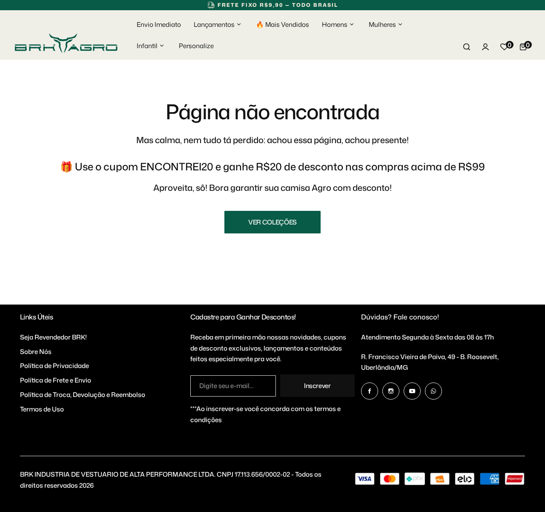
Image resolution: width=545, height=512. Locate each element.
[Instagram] (390, 391)
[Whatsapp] (433, 391)
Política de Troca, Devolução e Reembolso (82, 394)
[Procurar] (466, 46)
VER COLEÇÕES (272, 222)
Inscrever (317, 385)
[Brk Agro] (66, 43)
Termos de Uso (42, 409)
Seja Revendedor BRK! (53, 337)
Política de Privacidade (54, 365)
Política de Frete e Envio (55, 380)
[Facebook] (369, 391)
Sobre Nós (36, 351)
